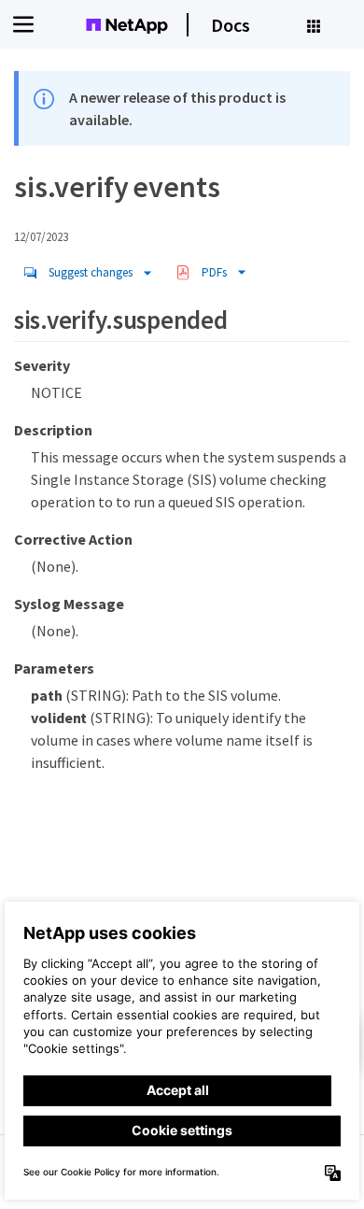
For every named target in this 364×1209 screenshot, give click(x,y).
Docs (230, 24)
